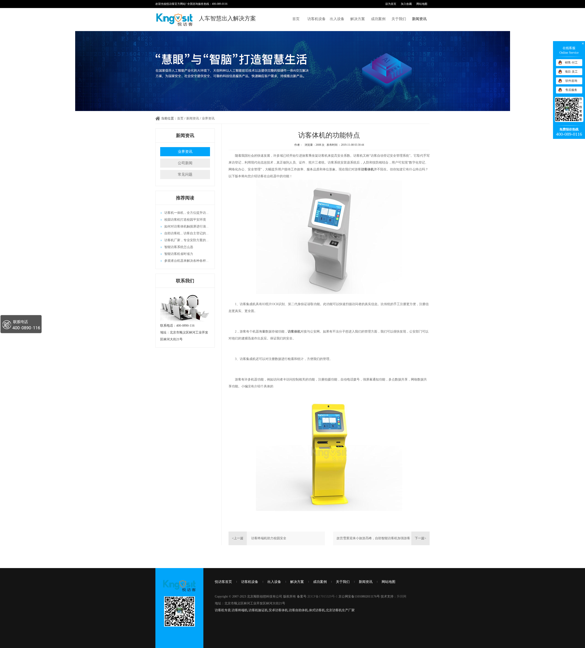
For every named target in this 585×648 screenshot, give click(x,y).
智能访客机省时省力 (178, 254)
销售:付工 (571, 62)
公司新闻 (185, 163)
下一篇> (420, 538)
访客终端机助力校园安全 (268, 538)
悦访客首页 (223, 582)
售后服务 (571, 90)
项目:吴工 (571, 71)
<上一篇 (237, 538)
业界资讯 (208, 118)
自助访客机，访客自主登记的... (186, 233)
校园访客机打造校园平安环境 (185, 219)
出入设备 (337, 19)
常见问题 (185, 174)
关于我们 (398, 19)
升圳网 (401, 596)
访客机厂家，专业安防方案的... (186, 240)
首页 (296, 19)
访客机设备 (316, 19)
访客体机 (294, 331)
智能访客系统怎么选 (178, 247)
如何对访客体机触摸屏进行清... (186, 226)
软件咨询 (571, 80)
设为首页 (390, 3)
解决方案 (357, 19)
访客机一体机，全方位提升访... (186, 212)
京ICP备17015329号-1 (322, 596)
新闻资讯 (419, 19)
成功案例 (378, 19)
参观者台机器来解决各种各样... (186, 260)
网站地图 (421, 3)
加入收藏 (406, 3)
